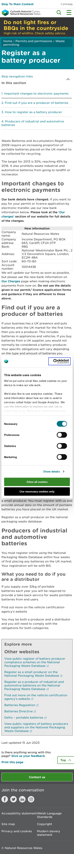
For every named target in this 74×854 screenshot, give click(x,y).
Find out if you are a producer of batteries (36, 103)
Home (7, 41)
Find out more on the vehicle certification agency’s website (35, 697)
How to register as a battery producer (33, 112)
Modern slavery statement (48, 833)
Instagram (31, 799)
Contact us (37, 777)
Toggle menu (69, 12)
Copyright (44, 824)
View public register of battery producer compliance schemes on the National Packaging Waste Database (34, 662)
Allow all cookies (37, 481)
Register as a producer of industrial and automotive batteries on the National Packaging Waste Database (34, 685)
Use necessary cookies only (37, 491)
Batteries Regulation (19, 705)
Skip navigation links (17, 76)
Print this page (12, 762)
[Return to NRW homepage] (20, 12)
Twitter (13, 799)
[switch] (62, 435)
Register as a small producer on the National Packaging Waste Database (31, 673)
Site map (8, 824)
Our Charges (10, 281)
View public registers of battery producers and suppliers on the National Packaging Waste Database (36, 727)
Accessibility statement (19, 813)
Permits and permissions (33, 41)
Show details (51, 471)
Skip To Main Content (17, 4)
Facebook (4, 799)
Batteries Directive (18, 711)
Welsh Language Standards (49, 815)
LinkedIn (22, 799)
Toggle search (59, 12)
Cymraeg (67, 4)
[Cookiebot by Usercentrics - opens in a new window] (59, 361)
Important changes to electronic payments (36, 93)
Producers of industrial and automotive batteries (32, 123)
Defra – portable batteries (23, 717)
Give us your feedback (28, 755)
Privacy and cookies (16, 831)
